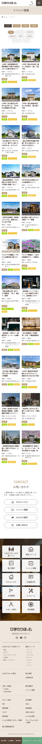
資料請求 (5, 716)
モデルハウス (19, 32)
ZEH (3, 704)
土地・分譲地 (6, 686)
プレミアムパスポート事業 (32, 721)
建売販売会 (13, 36)
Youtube (21, 638)
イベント (26, 40)
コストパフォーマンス (9, 655)
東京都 (34, 25)
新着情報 (29, 708)
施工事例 (29, 673)
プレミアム (30, 655)
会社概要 (29, 700)
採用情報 (5, 708)
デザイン (6, 652)
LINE (25, 638)
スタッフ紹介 (6, 700)
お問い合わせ (22, 525)
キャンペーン (16, 40)
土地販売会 (29, 36)
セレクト (29, 657)
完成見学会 (30, 32)
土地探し (6, 657)
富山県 (25, 25)
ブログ (4, 712)
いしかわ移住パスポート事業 (12, 720)
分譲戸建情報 (7, 691)
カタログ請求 (22, 517)
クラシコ (29, 660)
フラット (29, 665)
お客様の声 (29, 677)
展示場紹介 (29, 686)
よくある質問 (30, 716)
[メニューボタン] (39, 3)
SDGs (27, 704)
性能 (4, 649)
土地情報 (6, 689)
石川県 (16, 25)
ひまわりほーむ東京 (9, 673)
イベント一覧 (37, 740)
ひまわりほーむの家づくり (11, 646)
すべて (8, 25)
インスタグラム (17, 638)
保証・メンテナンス (9, 660)
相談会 (21, 36)
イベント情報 (22, 510)
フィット (29, 649)
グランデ (29, 652)
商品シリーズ (30, 646)
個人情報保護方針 (8, 726)
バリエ (29, 662)
